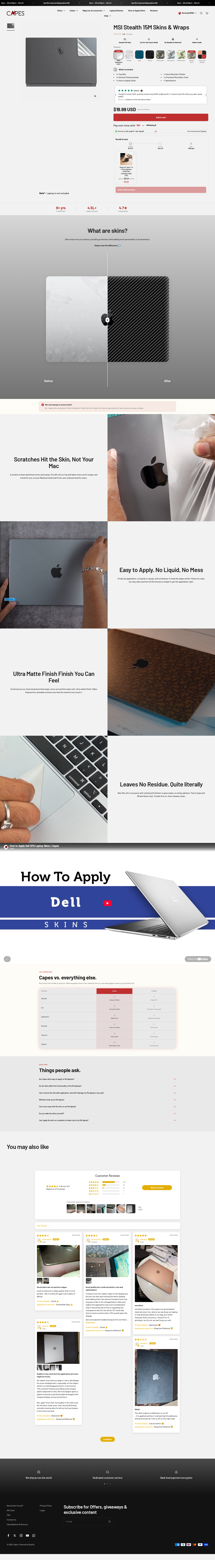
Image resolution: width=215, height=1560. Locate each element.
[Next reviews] (206, 95)
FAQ (8, 1515)
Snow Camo (170, 60)
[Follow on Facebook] (8, 1535)
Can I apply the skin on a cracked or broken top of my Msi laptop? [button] (63, 1120)
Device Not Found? (15, 1505)
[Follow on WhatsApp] (33, 1535)
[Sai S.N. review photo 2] (40, 1368)
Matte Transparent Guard (118, 62)
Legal (42, 1510)
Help (106, 16)
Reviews (154, 10)
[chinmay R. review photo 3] (46, 1281)
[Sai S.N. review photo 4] (52, 1368)
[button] (161, 95)
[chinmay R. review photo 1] (58, 1261)
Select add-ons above (126, 190)
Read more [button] (90, 1322)
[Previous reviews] (115, 95)
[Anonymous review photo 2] (89, 1281)
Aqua (139, 60)
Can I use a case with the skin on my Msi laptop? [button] (57, 1106)
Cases (72, 10)
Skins (59, 10)
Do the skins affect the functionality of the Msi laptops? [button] (60, 1086)
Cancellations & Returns (17, 1524)
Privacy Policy (46, 1505)
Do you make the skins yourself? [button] (51, 1113)
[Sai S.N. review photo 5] (59, 1368)
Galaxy (150, 60)
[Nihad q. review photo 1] (156, 1273)
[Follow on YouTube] (27, 1535)
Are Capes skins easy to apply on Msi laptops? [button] (56, 1079)
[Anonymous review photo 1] (107, 1261)
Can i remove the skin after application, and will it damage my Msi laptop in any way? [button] (71, 1093)
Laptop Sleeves (116, 10)
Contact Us (11, 1519)
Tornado (128, 60)
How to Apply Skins (136, 10)
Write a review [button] (157, 1187)
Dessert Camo (191, 61)
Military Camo (181, 60)
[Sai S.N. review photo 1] (58, 1348)
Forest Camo (160, 60)
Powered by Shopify (26, 1544)
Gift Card (10, 1510)
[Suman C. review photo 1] (156, 1377)
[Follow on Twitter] (14, 1535)
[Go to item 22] (11, 26)
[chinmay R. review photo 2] (40, 1281)
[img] (43, 1235)
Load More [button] (107, 1439)
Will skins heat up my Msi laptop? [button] (51, 1100)
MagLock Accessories (92, 10)
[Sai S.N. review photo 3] (46, 1368)
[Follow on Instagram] (21, 1535)
